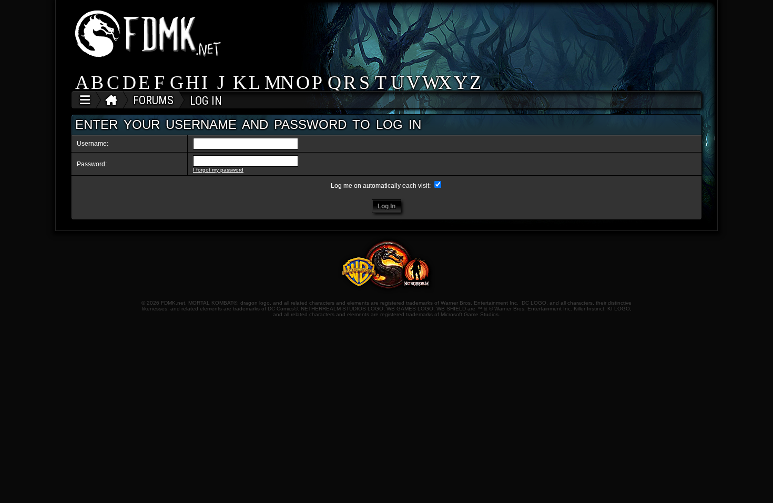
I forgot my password (218, 170)
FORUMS (153, 100)
